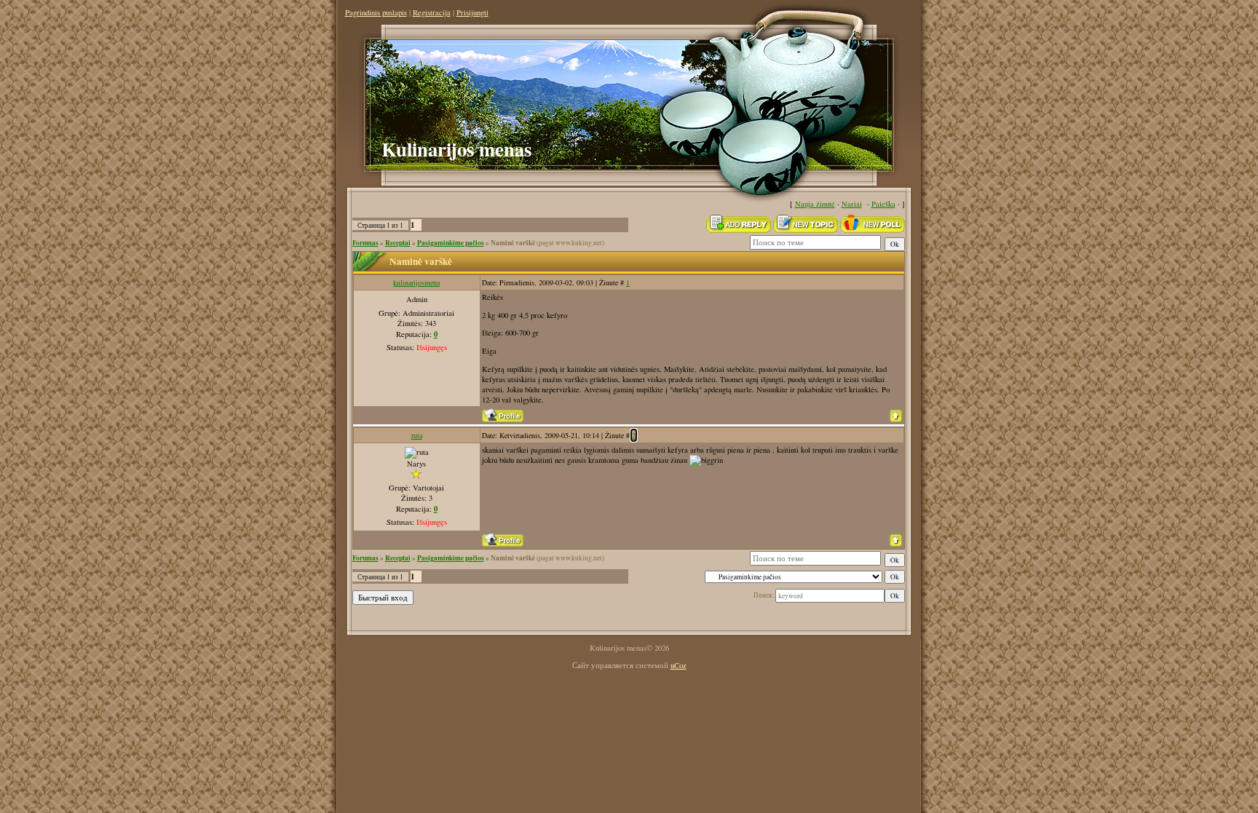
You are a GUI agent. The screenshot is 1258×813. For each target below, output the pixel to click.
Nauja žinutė (815, 204)
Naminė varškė (513, 242)
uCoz (678, 665)
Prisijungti (472, 12)
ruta (416, 435)
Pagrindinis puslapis (376, 12)
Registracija (432, 12)
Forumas (365, 242)
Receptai (398, 242)
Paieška (883, 204)
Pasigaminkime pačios (450, 242)
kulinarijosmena (416, 282)
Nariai (852, 204)
